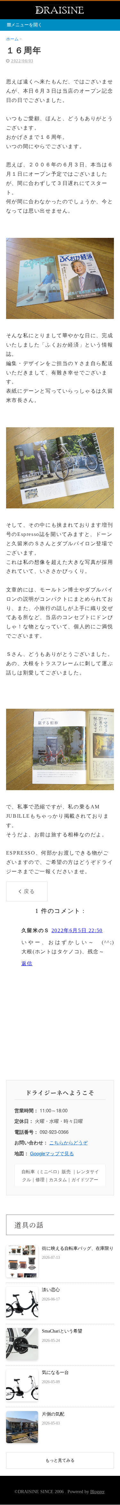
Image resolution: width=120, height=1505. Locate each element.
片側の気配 (53, 1414)
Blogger (97, 1491)
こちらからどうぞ (68, 1142)
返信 (27, 963)
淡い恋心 (51, 1289)
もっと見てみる (60, 1460)
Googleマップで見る (52, 1153)
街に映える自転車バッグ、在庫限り (78, 1248)
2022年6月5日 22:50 (77, 930)
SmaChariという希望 (62, 1331)
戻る (29, 891)
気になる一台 (55, 1372)
